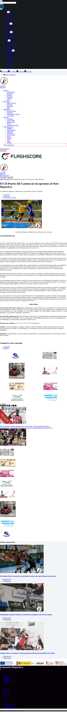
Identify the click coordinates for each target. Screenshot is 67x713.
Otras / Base (10, 116)
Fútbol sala (6, 679)
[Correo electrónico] (15, 406)
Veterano (9, 98)
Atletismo (9, 128)
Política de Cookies (8, 706)
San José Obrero (11, 111)
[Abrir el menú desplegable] (13, 127)
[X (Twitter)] (3, 406)
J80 (4, 696)
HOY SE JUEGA (9, 145)
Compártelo (6, 347)
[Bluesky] (7, 406)
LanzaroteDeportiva (2, 86)
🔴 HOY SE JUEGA (9, 74)
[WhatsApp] (14, 406)
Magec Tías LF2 (11, 103)
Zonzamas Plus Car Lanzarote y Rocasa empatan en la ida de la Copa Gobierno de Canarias (27, 653)
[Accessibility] (2, 6)
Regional (9, 95)
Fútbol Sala (10, 133)
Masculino (10, 106)
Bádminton (10, 131)
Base (8, 100)
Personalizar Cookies (9, 708)
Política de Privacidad (9, 704)
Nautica (5, 117)
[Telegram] (11, 406)
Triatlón (9, 142)
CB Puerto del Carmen (13, 114)
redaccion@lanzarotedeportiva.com (9, 669)
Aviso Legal (6, 703)
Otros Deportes (7, 127)
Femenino (9, 97)
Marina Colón (11, 122)
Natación (9, 138)
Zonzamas (10, 112)
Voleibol (5, 682)
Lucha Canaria (11, 134)
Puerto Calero (11, 120)
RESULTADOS (4, 149)
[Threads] (9, 406)
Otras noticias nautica (13, 125)
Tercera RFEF (11, 92)
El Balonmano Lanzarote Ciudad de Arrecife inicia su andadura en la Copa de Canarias (26, 614)
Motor (8, 136)
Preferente (10, 93)
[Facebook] (1, 406)
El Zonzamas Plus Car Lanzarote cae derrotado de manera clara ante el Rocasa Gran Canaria (28, 576)
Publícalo (6, 348)
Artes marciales (11, 130)
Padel (8, 139)
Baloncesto (6, 101)
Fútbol (5, 90)
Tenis (8, 141)
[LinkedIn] (5, 406)
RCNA (9, 123)
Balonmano (6, 109)
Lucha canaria (7, 681)
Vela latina (10, 119)
